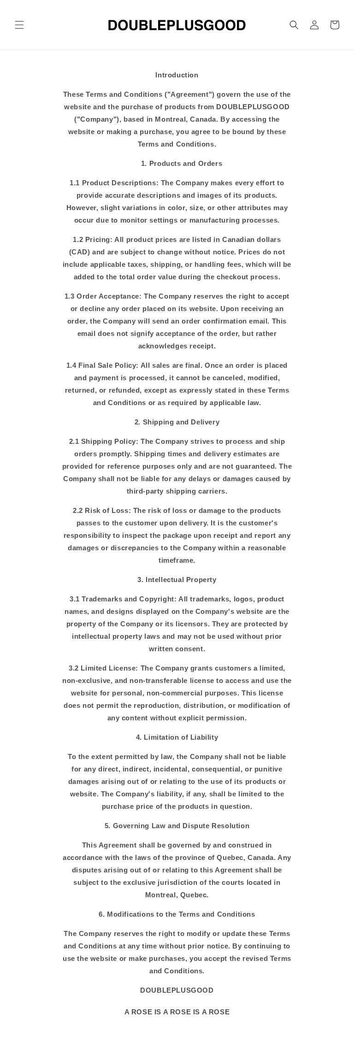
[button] (19, 25)
